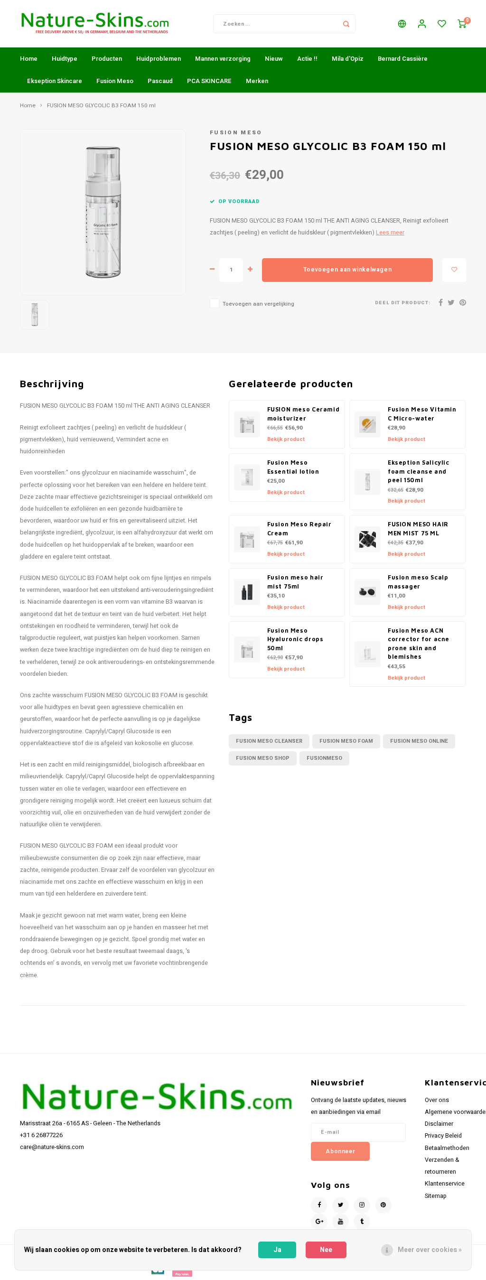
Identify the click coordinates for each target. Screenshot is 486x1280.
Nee (326, 1250)
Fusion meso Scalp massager (418, 582)
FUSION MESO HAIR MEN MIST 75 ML (418, 529)
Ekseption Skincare (54, 80)
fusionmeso (324, 758)
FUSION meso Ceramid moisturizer (303, 414)
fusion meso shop (263, 758)
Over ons (437, 1100)
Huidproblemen (158, 58)
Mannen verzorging (223, 58)
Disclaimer (439, 1124)
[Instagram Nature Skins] (362, 1205)
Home (28, 58)
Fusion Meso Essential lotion (293, 467)
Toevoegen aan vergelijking (258, 304)
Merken (257, 80)
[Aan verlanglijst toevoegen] (454, 270)
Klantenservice (445, 1183)
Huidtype (64, 58)
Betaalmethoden (447, 1148)
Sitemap (436, 1196)
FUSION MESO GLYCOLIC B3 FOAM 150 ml (101, 106)
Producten (107, 58)
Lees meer (390, 232)
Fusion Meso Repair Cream (299, 529)
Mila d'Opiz (348, 58)
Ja (277, 1250)
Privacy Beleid (443, 1135)
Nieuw (274, 58)
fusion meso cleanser (269, 741)
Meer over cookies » (430, 1250)
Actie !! (307, 58)
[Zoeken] (345, 23)
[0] (462, 23)
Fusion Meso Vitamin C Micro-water (422, 414)
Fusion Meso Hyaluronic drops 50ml (295, 639)
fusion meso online (419, 741)
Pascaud (160, 80)
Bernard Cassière (403, 58)
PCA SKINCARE (209, 80)
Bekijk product (286, 439)
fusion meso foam (346, 741)
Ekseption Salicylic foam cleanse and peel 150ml (418, 471)
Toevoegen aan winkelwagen (347, 269)
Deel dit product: (402, 303)
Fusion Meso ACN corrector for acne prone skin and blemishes (418, 644)
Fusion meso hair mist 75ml (295, 582)
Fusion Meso (114, 80)
